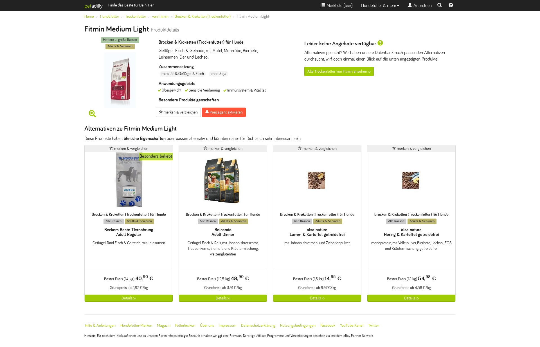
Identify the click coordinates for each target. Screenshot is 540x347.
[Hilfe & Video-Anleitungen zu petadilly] (451, 5)
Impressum (227, 325)
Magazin (163, 325)
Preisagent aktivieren (226, 112)
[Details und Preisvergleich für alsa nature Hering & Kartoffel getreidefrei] (411, 182)
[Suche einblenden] (439, 5)
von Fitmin (160, 16)
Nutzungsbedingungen (298, 325)
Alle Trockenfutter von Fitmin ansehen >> (339, 71)
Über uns (207, 325)
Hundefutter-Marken (136, 325)
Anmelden (422, 5)
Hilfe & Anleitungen (100, 325)
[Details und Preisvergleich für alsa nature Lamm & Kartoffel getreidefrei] (317, 182)
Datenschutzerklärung (258, 325)
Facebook (327, 325)
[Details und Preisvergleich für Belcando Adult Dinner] (223, 182)
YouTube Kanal (351, 325)
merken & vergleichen (180, 112)
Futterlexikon (185, 325)
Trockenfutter (135, 16)
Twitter (373, 325)
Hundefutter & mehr (378, 5)
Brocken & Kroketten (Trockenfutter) (203, 16)
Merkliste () (339, 5)
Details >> (129, 298)
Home (89, 16)
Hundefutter (109, 16)
